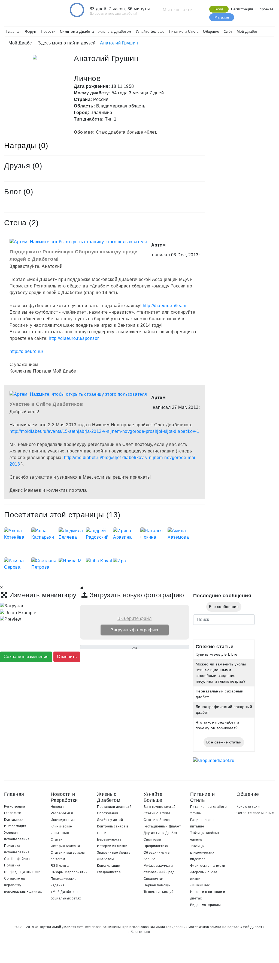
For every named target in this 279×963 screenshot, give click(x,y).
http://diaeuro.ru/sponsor (74, 338)
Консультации (248, 806)
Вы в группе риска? (160, 807)
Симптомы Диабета (77, 31)
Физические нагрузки (207, 866)
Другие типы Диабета (162, 833)
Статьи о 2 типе (157, 820)
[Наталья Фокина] (154, 533)
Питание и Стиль (184, 31)
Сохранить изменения (26, 656)
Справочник (153, 879)
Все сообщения (224, 606)
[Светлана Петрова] (45, 563)
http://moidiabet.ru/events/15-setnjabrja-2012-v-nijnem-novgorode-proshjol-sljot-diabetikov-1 (104, 431)
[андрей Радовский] (99, 533)
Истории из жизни (112, 846)
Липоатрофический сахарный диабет (224, 709)
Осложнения (107, 813)
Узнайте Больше (150, 31)
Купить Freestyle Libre (217, 654)
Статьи (57, 839)
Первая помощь (157, 885)
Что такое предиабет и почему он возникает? (217, 725)
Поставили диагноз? (114, 807)
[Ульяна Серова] (17, 563)
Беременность (109, 839)
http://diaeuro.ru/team (164, 305)
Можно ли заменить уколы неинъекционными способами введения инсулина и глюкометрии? (221, 672)
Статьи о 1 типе (157, 813)
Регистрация (242, 9)
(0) (37, 165)
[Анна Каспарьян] (45, 533)
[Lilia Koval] (99, 560)
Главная (13, 31)
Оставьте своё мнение (255, 813)
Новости (48, 31)
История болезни (65, 846)
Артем (158, 245)
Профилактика (156, 846)
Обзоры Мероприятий (69, 872)
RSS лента (60, 866)
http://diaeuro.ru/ (26, 351)
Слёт (228, 31)
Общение (211, 31)
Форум (31, 31)
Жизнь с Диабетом (114, 31)
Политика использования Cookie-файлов (17, 852)
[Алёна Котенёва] (17, 533)
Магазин (221, 17)
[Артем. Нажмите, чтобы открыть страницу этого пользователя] (78, 241)
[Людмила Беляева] (72, 533)
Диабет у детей (110, 820)
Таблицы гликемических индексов (202, 852)
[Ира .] (121, 560)
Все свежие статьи (224, 742)
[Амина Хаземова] (181, 533)
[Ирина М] (70, 560)
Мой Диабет (247, 31)
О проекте (265, 9)
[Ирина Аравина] (126, 533)
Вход (218, 9)
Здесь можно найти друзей (67, 43)
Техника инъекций (159, 892)
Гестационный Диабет (162, 826)
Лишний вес (200, 885)
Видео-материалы (205, 905)
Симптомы (152, 839)
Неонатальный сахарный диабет (220, 694)
